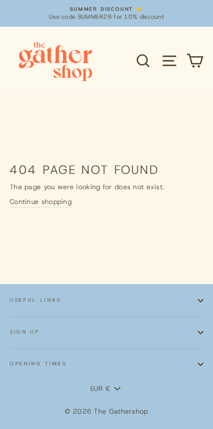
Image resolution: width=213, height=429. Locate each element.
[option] (106, 13)
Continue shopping (41, 201)
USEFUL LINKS (35, 300)
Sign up (25, 331)
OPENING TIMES (38, 363)
